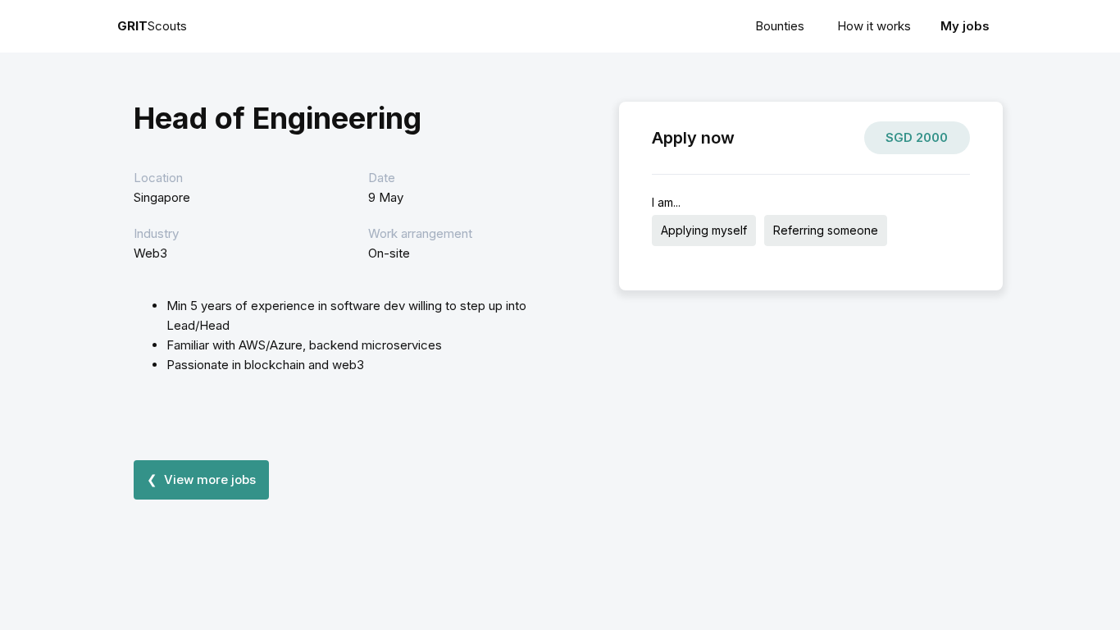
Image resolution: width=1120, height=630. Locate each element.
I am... (666, 202)
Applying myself (704, 230)
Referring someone (825, 230)
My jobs (965, 26)
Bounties (779, 26)
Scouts (152, 26)
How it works (874, 26)
